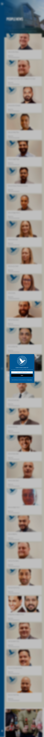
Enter (22, 375)
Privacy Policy (29, 379)
